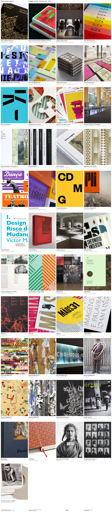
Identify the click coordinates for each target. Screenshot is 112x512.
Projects (31, 1)
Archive (36, 1)
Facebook (67, 510)
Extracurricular (43, 1)
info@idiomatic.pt (86, 510)
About (49, 1)
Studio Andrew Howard (7, 1)
